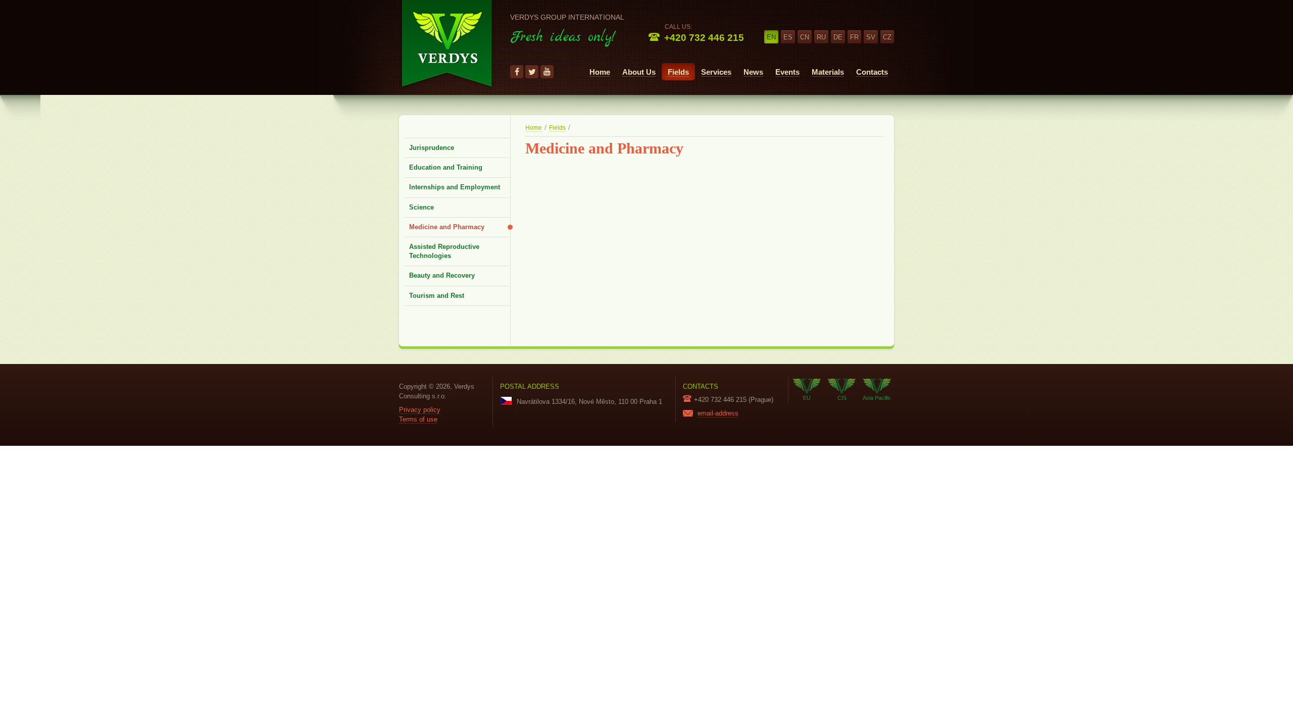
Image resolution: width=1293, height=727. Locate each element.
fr (854, 37)
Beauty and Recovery (442, 275)
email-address (718, 413)
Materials (828, 72)
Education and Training (445, 167)
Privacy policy (419, 409)
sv (870, 37)
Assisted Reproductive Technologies (444, 251)
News (753, 72)
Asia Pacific (877, 398)
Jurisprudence (431, 147)
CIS (842, 398)
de (837, 37)
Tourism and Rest (436, 295)
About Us (639, 72)
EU (807, 398)
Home (599, 72)
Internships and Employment (454, 187)
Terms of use (418, 419)
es (787, 37)
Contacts (872, 72)
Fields (678, 72)
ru (821, 37)
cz (887, 37)
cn (804, 37)
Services (716, 72)
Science (421, 207)
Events (787, 72)
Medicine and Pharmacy (446, 227)
